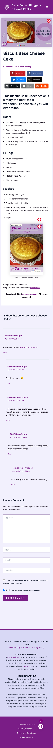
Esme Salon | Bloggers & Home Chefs (26, 7)
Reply (5, 352)
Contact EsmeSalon (26, 724)
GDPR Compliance (26, 729)
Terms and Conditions (26, 733)
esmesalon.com (29, 294)
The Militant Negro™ (29, 347)
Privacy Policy (38, 647)
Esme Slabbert (13, 657)
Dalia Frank (35, 287)
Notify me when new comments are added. (22, 590)
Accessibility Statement (19, 647)
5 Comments (8, 66)
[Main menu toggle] (47, 7)
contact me (28, 666)
